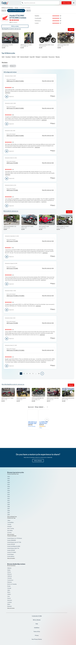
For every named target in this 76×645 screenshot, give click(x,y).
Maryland (9, 606)
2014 (8, 494)
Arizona (9, 572)
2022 (8, 478)
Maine (8, 604)
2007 (8, 508)
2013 (8, 496)
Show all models (11, 558)
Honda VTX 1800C (11, 552)
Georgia (9, 588)
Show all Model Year (12, 516)
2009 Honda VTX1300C (12, 190)
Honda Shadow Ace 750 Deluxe (14, 538)
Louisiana (9, 602)
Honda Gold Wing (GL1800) (13, 546)
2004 (8, 514)
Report (53, 96)
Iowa (8, 596)
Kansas (9, 598)
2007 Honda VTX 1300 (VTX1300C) (15, 108)
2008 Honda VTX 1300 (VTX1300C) (15, 81)
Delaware (9, 582)
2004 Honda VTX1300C (12, 163)
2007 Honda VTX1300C (12, 241)
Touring (9, 524)
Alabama (9, 568)
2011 (8, 500)
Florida (8, 586)
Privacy (37, 635)
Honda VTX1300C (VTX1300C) (15, 10)
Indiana (9, 594)
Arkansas (9, 574)
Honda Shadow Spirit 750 (13, 548)
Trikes (8, 520)
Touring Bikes (10, 522)
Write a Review (38, 460)
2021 (8, 480)
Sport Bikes (10, 530)
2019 (8, 484)
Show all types (10, 534)
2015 (8, 492)
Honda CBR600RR (11, 540)
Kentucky (9, 600)
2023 (8, 476)
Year (28, 10)
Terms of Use (36, 631)
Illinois (8, 592)
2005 (8, 512)
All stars (12, 66)
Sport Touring (10, 528)
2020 (8, 482)
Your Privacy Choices (37, 639)
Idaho (8, 590)
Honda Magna (10, 554)
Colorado (9, 578)
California (9, 576)
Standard (9, 526)
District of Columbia (12, 584)
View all (71, 29)
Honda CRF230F (11, 550)
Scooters (9, 532)
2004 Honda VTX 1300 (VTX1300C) (15, 135)
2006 (8, 510)
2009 (8, 504)
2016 (8, 490)
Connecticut (10, 580)
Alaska (8, 570)
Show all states (11, 608)
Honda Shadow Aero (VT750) (14, 542)
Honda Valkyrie (10, 556)
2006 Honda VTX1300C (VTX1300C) (15, 295)
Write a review (66, 3)
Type (3, 10)
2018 (8, 486)
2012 (8, 498)
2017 (8, 488)
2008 (8, 506)
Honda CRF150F (11, 544)
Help (37, 623)
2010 (8, 502)
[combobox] (5, 66)
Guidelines (36, 627)
